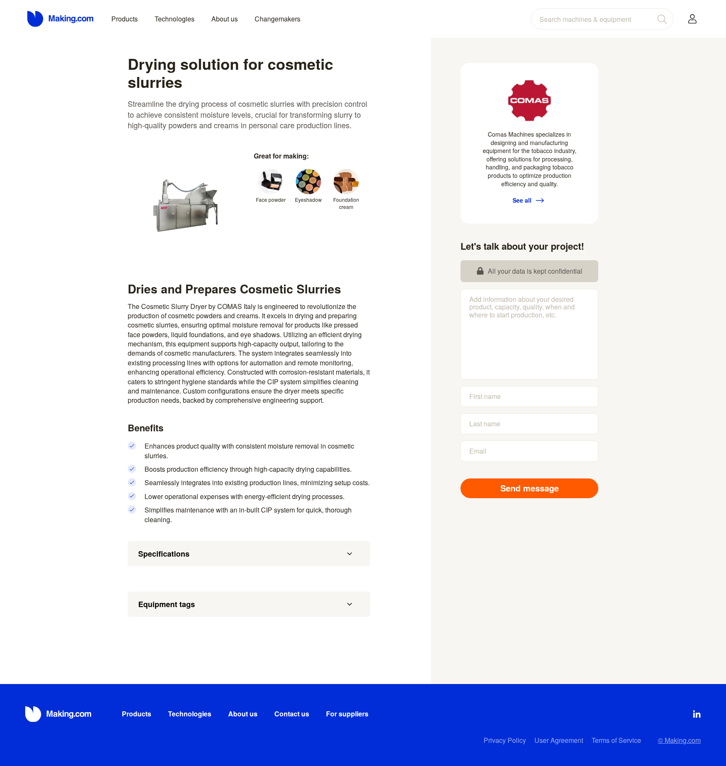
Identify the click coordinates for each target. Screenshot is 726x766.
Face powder (271, 199)
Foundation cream (346, 203)
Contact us (291, 713)
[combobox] (602, 18)
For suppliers (347, 713)
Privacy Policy (505, 740)
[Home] (61, 18)
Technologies (175, 19)
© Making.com (679, 740)
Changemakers (277, 19)
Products (124, 19)
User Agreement (558, 740)
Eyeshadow (308, 199)
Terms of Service (616, 740)
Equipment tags (166, 604)
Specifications (163, 553)
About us (224, 19)
